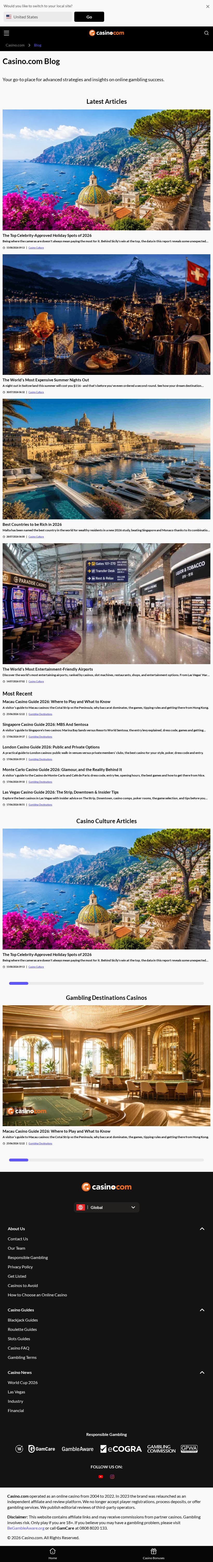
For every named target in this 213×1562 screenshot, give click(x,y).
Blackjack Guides (23, 1319)
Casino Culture (36, 247)
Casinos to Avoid (23, 1285)
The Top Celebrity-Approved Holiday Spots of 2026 (47, 235)
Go (89, 16)
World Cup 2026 (23, 1382)
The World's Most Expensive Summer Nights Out (46, 379)
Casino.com (15, 45)
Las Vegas (16, 1391)
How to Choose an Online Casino (37, 1294)
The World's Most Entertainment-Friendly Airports (48, 669)
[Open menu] (6, 33)
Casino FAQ (18, 1347)
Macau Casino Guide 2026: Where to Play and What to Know (56, 701)
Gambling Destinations (40, 714)
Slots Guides (19, 1338)
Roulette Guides (22, 1329)
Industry (15, 1401)
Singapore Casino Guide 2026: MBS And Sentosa (45, 724)
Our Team (16, 1248)
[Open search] (206, 33)
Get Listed (17, 1276)
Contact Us (18, 1238)
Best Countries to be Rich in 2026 (32, 524)
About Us (16, 1228)
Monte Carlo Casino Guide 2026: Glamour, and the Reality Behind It (62, 769)
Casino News (20, 1372)
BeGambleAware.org (26, 1527)
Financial (16, 1410)
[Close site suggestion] (208, 6)
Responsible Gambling (28, 1257)
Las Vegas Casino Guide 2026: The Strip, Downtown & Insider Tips (61, 792)
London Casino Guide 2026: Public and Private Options (51, 747)
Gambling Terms (22, 1357)
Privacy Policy (20, 1266)
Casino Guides (21, 1309)
